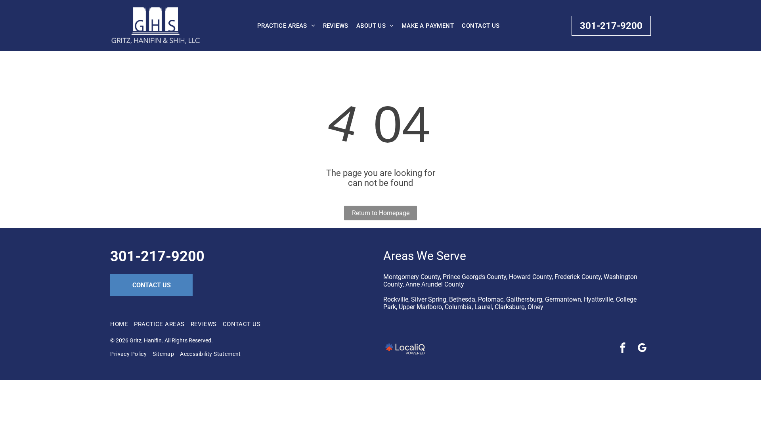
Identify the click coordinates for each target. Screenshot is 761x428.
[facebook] (622, 349)
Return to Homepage (380, 213)
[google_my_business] (642, 349)
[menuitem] (286, 25)
